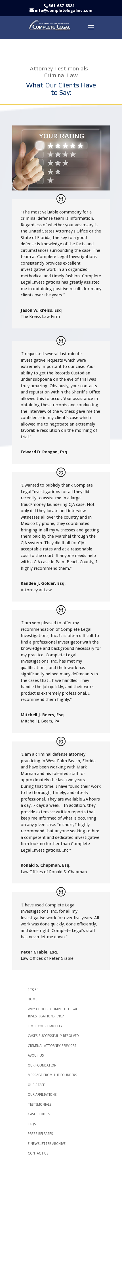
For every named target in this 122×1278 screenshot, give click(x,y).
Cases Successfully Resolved (53, 1036)
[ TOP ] (33, 990)
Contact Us (38, 1153)
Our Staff (36, 1085)
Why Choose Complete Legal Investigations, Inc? (53, 1013)
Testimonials (40, 1105)
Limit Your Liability (45, 1026)
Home (32, 999)
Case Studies (39, 1114)
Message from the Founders (52, 1075)
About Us (36, 1055)
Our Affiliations (42, 1095)
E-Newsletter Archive (47, 1144)
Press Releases (40, 1134)
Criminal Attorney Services (52, 1046)
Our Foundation (42, 1065)
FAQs (32, 1124)
